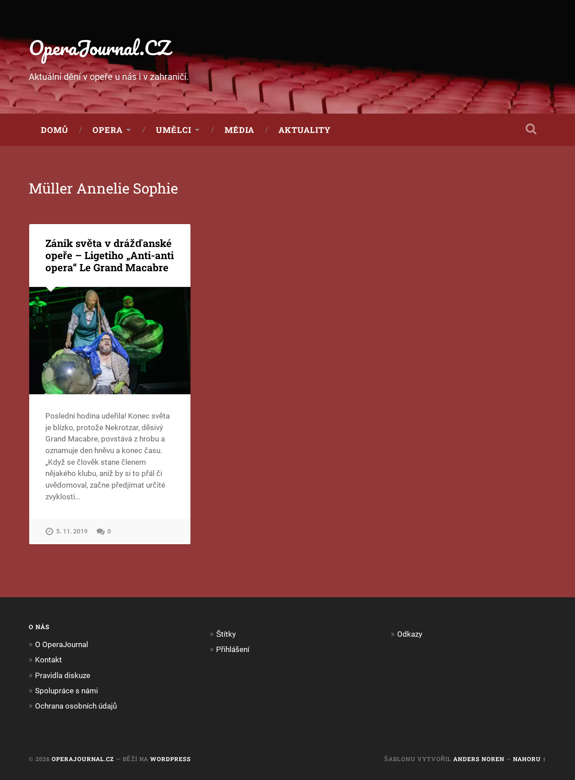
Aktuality (305, 129)
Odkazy (409, 634)
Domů (54, 129)
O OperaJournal (61, 644)
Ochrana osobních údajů (76, 705)
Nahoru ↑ (529, 758)
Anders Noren (478, 758)
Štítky (226, 634)
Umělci (173, 129)
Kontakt (48, 659)
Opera (108, 129)
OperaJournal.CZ (99, 47)
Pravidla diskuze (62, 675)
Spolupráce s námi (66, 690)
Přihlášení (232, 649)
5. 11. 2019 (72, 531)
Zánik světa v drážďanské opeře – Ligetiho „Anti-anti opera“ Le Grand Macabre (109, 255)
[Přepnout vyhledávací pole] (531, 129)
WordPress (170, 758)
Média (239, 129)
